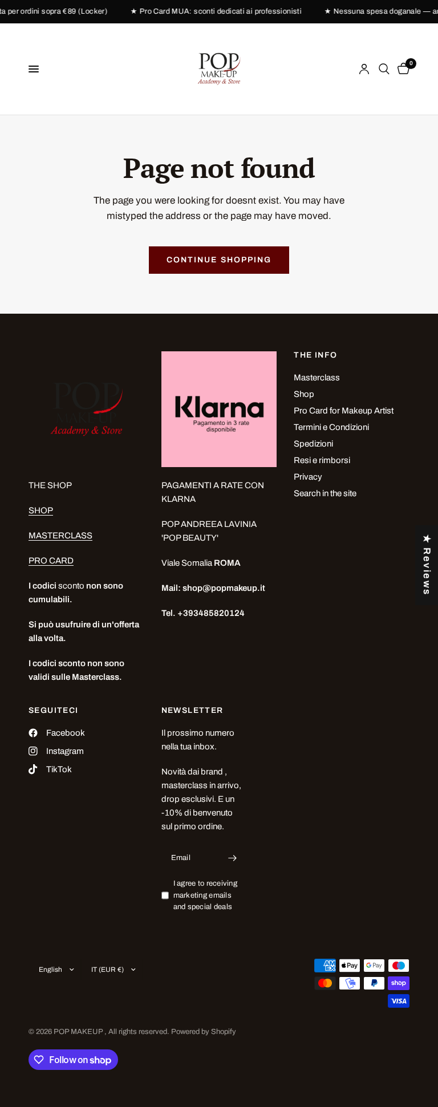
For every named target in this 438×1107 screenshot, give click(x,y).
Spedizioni (313, 443)
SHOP (41, 510)
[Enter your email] (232, 858)
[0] (401, 69)
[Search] (384, 69)
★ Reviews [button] (426, 564)
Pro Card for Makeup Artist (344, 410)
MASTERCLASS (60, 535)
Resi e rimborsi (322, 460)
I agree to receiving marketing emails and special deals (205, 895)
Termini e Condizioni (331, 427)
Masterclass (317, 377)
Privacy (308, 476)
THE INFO (315, 355)
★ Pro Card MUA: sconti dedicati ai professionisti (209, 11)
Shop (304, 394)
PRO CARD (51, 560)
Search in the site (325, 493)
